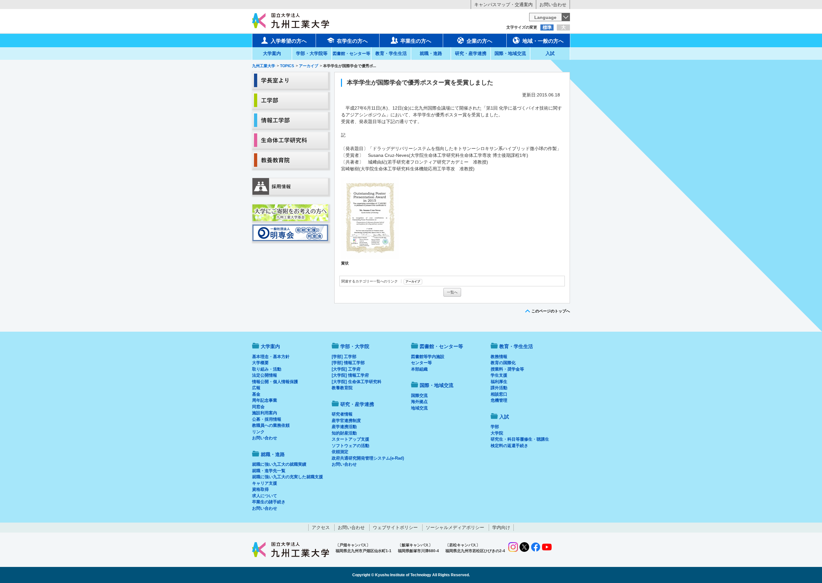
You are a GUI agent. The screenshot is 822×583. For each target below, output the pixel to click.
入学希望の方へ (289, 41)
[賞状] (370, 218)
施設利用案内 (264, 412)
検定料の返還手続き (509, 445)
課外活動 (499, 387)
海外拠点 (419, 401)
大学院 (497, 433)
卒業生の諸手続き (268, 501)
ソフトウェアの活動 (350, 445)
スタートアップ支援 (350, 439)
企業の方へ (479, 41)
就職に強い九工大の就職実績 (279, 464)
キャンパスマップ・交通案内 (503, 4)
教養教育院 (342, 387)
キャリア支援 (264, 483)
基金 (256, 394)
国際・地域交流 (510, 53)
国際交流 (419, 395)
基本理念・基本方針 (271, 356)
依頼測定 (340, 451)
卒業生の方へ (415, 41)
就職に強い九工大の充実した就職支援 (287, 476)
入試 (550, 53)
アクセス (321, 527)
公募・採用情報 (266, 419)
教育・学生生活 (391, 53)
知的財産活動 (344, 433)
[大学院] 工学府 (346, 369)
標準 (547, 27)
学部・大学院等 (312, 53)
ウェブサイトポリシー (395, 527)
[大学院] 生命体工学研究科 (356, 381)
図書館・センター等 (441, 346)
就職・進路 (431, 53)
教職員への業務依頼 (271, 425)
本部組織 (419, 369)
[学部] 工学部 (344, 356)
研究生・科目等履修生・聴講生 (520, 439)
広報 (256, 387)
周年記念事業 (264, 400)
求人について (264, 495)
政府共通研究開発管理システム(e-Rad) (368, 458)
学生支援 (499, 375)
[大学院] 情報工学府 (350, 375)
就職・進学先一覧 (268, 470)
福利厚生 (499, 381)
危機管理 (499, 400)
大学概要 (260, 362)
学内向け (501, 527)
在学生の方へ (352, 41)
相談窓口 (499, 394)
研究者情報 (342, 414)
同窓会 (258, 406)
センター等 (421, 362)
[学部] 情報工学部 (348, 362)
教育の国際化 (503, 362)
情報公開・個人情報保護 (275, 381)
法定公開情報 (264, 375)
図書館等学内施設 (427, 356)
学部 (495, 426)
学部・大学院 (354, 346)
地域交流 (419, 408)
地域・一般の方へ (543, 41)
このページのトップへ (550, 311)
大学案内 (272, 53)
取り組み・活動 (266, 369)
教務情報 (499, 356)
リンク (258, 431)
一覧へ (452, 292)
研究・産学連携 (470, 53)
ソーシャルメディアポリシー (455, 527)
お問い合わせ (552, 4)
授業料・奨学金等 (507, 369)
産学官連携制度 (346, 420)
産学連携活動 (344, 426)
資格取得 (260, 489)
